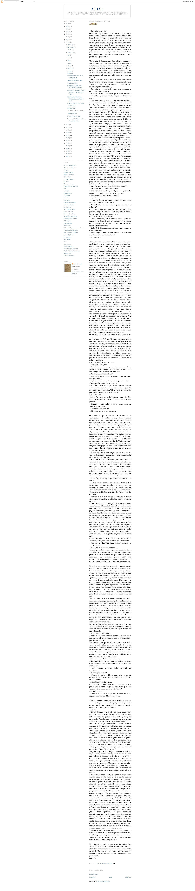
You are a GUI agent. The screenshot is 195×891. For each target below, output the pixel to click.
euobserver (67, 191)
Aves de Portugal (68, 172)
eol (65, 188)
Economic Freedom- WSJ (71, 186)
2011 (67, 140)
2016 (67, 127)
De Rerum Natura (68, 179)
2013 (67, 135)
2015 (67, 130)
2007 (67, 151)
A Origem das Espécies (70, 168)
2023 (67, 29)
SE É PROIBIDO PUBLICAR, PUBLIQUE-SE (75, 77)
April (69, 63)
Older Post (128, 877)
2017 (67, 125)
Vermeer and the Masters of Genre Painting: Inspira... (76, 120)
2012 (67, 138)
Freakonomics (68, 193)
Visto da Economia (69, 255)
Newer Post (92, 877)
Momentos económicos (70, 216)
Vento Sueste (67, 253)
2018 (67, 42)
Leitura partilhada (69, 205)
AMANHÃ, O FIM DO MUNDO (75, 111)
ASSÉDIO (70, 73)
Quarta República (69, 235)
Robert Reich (67, 237)
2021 (67, 34)
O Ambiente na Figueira (70, 218)
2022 (67, 32)
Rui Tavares (67, 239)
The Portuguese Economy (71, 248)
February (70, 68)
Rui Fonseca (78, 264)
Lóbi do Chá (67, 207)
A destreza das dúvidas (70, 165)
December (71, 44)
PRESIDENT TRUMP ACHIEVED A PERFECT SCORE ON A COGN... (76, 92)
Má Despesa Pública (69, 209)
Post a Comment (93, 874)
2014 (67, 133)
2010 (67, 143)
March (70, 66)
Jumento (66, 198)
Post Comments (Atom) (103, 881)
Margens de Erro (68, 211)
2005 (67, 156)
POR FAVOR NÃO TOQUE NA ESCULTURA (75, 104)
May (69, 60)
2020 (67, 37)
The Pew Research (69, 246)
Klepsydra (67, 200)
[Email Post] (113, 863)
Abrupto (66, 170)
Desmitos (66, 181)
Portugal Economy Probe (71, 232)
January (70, 71)
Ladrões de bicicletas (70, 202)
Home (110, 877)
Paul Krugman (68, 223)
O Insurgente (67, 221)
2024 (67, 26)
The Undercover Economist (71, 251)
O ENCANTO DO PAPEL (74, 116)
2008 (67, 148)
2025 (67, 24)
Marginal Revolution (70, 214)
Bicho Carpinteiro (69, 174)
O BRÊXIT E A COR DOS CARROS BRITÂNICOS (74, 87)
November (71, 47)
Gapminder (67, 195)
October (70, 50)
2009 (67, 146)
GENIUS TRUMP (72, 113)
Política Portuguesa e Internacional (73, 228)
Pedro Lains (67, 225)
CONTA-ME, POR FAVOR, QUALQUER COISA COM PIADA (75, 99)
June (69, 58)
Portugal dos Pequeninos (71, 230)
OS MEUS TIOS (71, 108)
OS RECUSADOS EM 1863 (74, 80)
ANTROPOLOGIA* (72, 83)
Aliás (97, 9)
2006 (67, 154)
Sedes (65, 242)
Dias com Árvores (69, 184)
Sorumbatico (67, 244)
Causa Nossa (67, 177)
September (71, 52)
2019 (67, 39)
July (69, 55)
